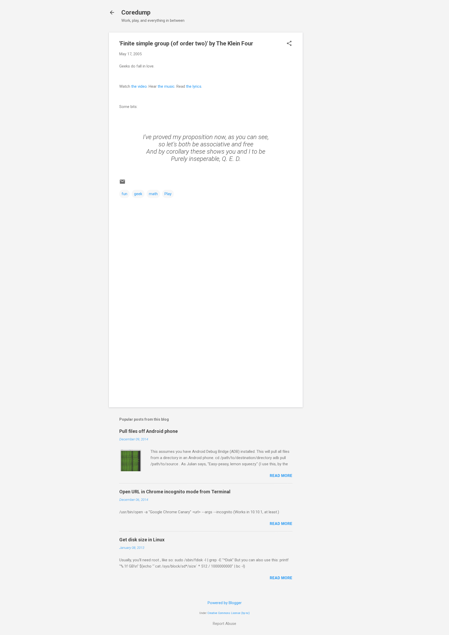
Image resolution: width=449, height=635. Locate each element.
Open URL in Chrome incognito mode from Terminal (174, 491)
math (153, 194)
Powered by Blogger (225, 602)
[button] (289, 43)
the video (139, 86)
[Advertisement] (323, 110)
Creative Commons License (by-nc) (228, 613)
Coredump (135, 12)
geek (138, 194)
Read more (281, 475)
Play (167, 194)
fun (124, 194)
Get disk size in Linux (141, 539)
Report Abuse (224, 623)
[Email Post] (122, 183)
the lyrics (193, 86)
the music (166, 86)
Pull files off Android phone (148, 431)
